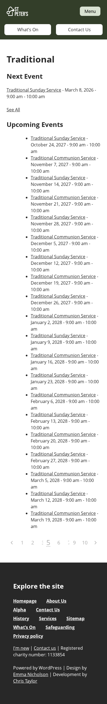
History (21, 618)
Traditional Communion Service (63, 158)
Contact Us (79, 30)
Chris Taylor (25, 681)
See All (13, 110)
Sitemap (75, 618)
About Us (56, 601)
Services (48, 618)
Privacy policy (28, 636)
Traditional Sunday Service (34, 90)
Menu (90, 11)
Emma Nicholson (30, 674)
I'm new (21, 648)
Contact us (45, 648)
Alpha (19, 610)
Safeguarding (60, 627)
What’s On (27, 30)
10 (85, 542)
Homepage (24, 601)
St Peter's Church (17, 11)
